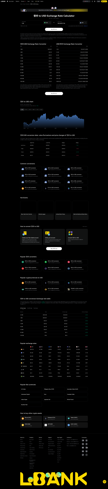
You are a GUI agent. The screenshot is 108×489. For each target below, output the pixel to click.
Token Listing (41, 443)
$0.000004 (41, 376)
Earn (33, 1)
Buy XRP (58, 453)
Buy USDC (59, 449)
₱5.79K (59, 356)
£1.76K (87, 352)
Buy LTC (58, 459)
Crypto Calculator (26, 4)
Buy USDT (59, 447)
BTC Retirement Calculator (32, 460)
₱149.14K (59, 352)
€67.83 (50, 359)
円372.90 (77, 366)
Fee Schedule (50, 449)
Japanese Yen (47, 399)
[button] (50, 22)
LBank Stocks (32, 449)
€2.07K (50, 352)
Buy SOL (59, 451)
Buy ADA (59, 455)
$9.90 (31, 369)
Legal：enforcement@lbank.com (73, 443)
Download (50, 439)
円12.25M (78, 349)
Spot (29, 1)
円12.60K (78, 359)
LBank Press (22, 453)
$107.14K (68, 349)
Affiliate (40, 441)
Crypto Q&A (59, 441)
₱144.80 (59, 366)
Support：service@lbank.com (72, 439)
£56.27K (87, 349)
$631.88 (31, 356)
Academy (31, 451)
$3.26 (68, 366)
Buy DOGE (59, 457)
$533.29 (31, 359)
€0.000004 (50, 376)
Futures (23, 1)
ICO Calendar (32, 453)
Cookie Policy (22, 447)
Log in (98, 1)
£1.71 (87, 366)
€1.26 (50, 369)
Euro (45, 394)
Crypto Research (33, 455)
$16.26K (31, 352)
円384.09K (78, 352)
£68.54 (87, 356)
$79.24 (40, 359)
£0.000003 (87, 376)
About (21, 439)
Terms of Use (22, 443)
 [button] (89, 1)
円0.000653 (78, 376)
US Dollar (23, 389)
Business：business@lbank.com (72, 441)
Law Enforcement (51, 451)
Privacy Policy (22, 445)
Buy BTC (59, 443)
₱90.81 (59, 369)
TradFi (38, 1)
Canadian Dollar (71, 394)
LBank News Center (24, 455)
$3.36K (68, 352)
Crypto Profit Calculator (32, 463)
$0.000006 (69, 376)
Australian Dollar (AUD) (72, 389)
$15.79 (31, 366)
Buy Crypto (12, 1)
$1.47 (40, 369)
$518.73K (32, 349)
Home (21, 4)
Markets (18, 1)
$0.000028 (32, 376)
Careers (21, 441)
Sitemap (21, 457)
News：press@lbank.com (71, 445)
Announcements (51, 441)
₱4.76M (59, 349)
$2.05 (68, 369)
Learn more (85, 226)
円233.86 (77, 369)
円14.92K (78, 356)
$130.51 (68, 356)
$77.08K (40, 349)
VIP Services (41, 447)
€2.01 (50, 366)
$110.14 (68, 359)
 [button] (83, 1)
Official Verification (51, 445)
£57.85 (87, 359)
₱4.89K (59, 359)
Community (22, 449)
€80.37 (50, 356)
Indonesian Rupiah (25, 394)
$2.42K (40, 352)
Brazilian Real (24, 404)
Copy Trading (32, 447)
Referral (40, 439)
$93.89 (40, 356)
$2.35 (40, 366)
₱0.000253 (60, 376)
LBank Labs (41, 445)
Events (42, 1)
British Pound (70, 399)
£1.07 (87, 369)
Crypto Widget (51, 453)
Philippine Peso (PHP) (49, 389)
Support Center (51, 443)
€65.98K (50, 349)
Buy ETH (59, 445)
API (48, 447)
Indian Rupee (24, 399)
